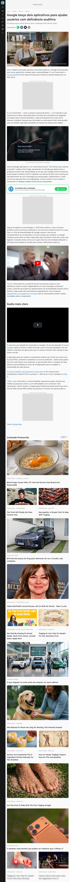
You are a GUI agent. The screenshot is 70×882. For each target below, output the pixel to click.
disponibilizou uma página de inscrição (22, 294)
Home (8, 11)
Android (27, 11)
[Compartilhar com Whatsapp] (18, 27)
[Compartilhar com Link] (29, 27)
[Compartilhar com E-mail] (25, 27)
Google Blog (17, 424)
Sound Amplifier (13, 75)
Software (21, 11)
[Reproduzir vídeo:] (38, 263)
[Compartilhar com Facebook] (21, 27)
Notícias (14, 11)
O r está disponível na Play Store (25, 372)
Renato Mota (14, 23)
